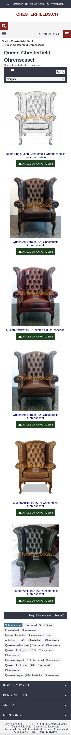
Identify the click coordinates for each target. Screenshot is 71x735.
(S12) (33, 650)
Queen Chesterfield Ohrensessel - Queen (28, 635)
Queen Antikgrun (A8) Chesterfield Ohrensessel (36, 592)
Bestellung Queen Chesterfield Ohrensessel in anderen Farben (35, 155)
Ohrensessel (29, 630)
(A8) (32, 665)
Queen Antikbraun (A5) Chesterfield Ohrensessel (35, 243)
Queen (9, 650)
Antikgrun (21, 665)
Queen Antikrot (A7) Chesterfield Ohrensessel (35, 330)
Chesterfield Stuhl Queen (39, 625)
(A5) (23, 640)
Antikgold (21, 650)
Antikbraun (11, 640)
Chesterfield (12, 630)
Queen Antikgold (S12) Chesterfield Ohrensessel (35, 504)
